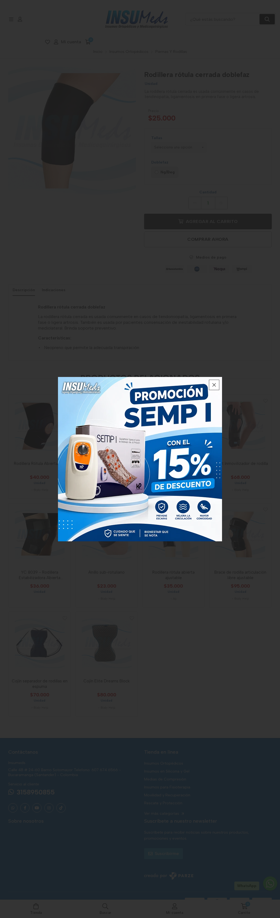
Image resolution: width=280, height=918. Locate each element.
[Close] (214, 385)
